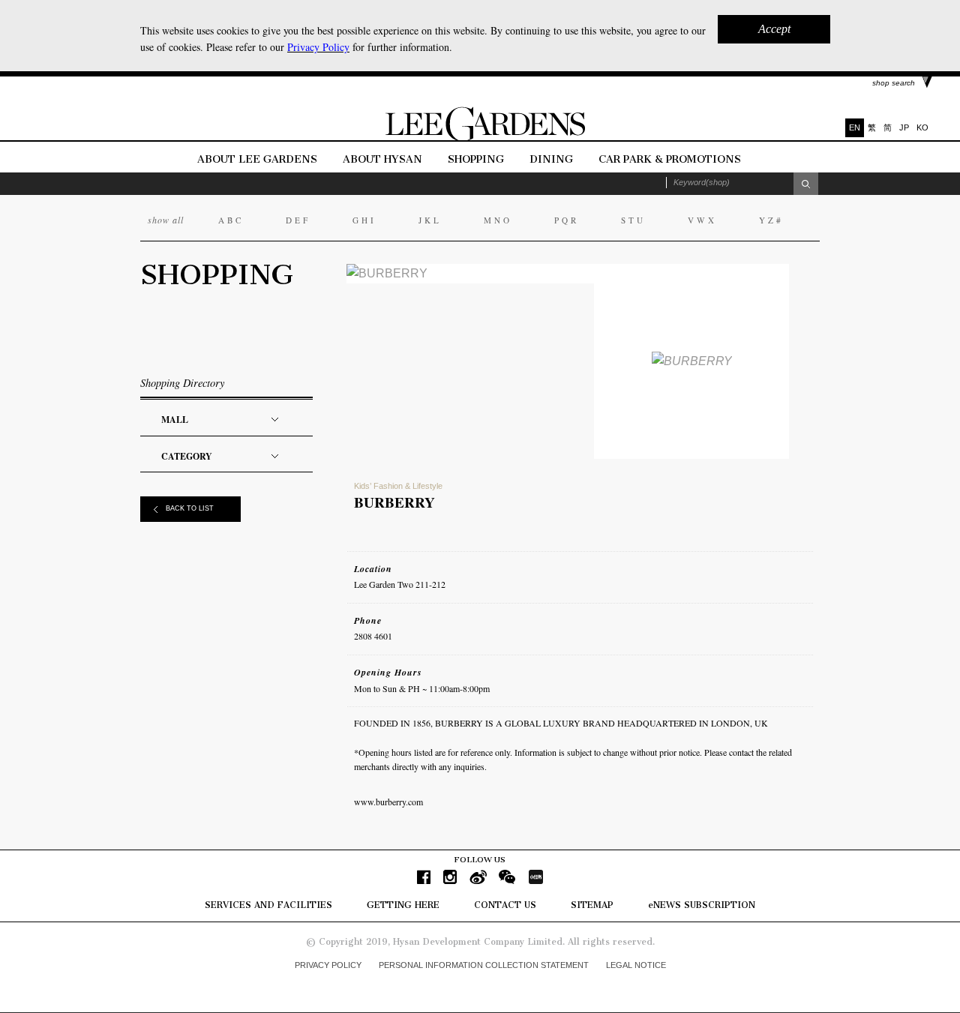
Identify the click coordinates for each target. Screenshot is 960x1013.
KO (922, 127)
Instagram (450, 877)
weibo (478, 877)
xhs (535, 877)
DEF (298, 220)
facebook (423, 877)
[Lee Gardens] (480, 137)
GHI (364, 220)
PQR (566, 220)
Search (806, 183)
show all (166, 220)
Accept (774, 28)
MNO (498, 220)
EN (854, 127)
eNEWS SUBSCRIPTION (701, 905)
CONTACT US (505, 905)
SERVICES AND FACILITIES (268, 905)
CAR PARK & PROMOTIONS (669, 159)
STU (633, 220)
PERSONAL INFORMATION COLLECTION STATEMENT (484, 965)
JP (904, 127)
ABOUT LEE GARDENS (257, 159)
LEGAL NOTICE (636, 965)
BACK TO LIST (190, 508)
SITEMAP (592, 905)
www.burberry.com (388, 802)
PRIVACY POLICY (328, 965)
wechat (507, 877)
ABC (231, 220)
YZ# (771, 220)
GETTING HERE (403, 905)
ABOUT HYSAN (384, 159)
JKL (430, 220)
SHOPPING (476, 159)
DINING (551, 159)
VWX (702, 220)
